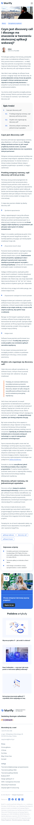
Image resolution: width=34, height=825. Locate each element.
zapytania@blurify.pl (7, 739)
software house (8, 539)
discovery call (22, 535)
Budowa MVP (5, 776)
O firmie (3, 750)
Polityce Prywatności (6, 820)
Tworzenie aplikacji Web (9, 770)
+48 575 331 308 (6, 731)
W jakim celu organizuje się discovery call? (17, 121)
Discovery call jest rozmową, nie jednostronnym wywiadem (19, 127)
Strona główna (5, 747)
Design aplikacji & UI (7, 779)
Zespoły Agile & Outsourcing (10, 788)
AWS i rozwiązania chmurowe (10, 782)
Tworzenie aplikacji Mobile (9, 773)
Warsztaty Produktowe (8, 785)
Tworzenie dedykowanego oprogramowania (14, 767)
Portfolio (4, 753)
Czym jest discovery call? (14, 110)
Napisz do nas (9, 605)
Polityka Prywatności (17, 795)
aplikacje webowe (8, 535)
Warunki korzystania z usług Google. (21, 820)
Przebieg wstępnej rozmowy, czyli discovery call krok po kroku (19, 115)
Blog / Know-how (6, 756)
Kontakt (3, 759)
